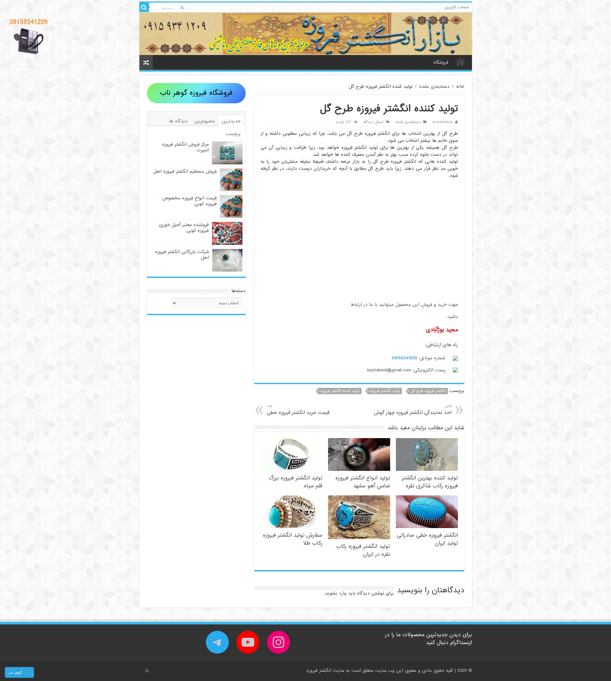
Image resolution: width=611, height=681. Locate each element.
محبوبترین (204, 121)
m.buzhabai (442, 122)
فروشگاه (440, 62)
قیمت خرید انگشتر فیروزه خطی (298, 409)
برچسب (233, 133)
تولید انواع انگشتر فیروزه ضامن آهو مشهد (362, 482)
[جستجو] (144, 7)
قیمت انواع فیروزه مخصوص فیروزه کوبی (190, 201)
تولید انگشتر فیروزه (385, 391)
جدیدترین (231, 121)
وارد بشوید (336, 593)
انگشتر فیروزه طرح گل (428, 391)
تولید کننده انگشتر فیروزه (339, 391)
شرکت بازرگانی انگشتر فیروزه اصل (182, 254)
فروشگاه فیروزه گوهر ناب (196, 93)
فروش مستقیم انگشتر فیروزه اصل (185, 171)
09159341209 (404, 357)
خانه (460, 61)
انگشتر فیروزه (319, 670)
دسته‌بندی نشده (434, 86)
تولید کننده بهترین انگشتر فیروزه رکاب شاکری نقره (430, 482)
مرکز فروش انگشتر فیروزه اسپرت (185, 147)
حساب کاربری (457, 7)
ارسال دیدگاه (373, 122)
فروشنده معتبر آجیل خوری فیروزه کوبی (184, 227)
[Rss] (182, 7)
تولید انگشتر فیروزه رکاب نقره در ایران (363, 550)
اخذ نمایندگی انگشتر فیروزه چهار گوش (412, 409)
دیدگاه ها (178, 121)
